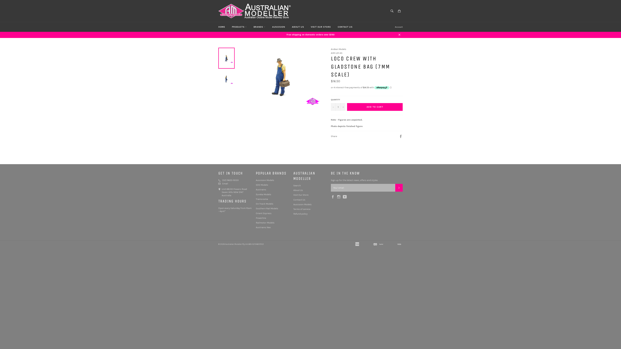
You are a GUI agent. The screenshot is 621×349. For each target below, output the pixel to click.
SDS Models (262, 185)
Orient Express (264, 213)
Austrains (261, 189)
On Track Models (264, 203)
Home (221, 27)
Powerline (261, 218)
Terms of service (301, 209)
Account (399, 27)
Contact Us (345, 27)
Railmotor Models (265, 222)
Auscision (278, 27)
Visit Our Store (321, 27)
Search (297, 185)
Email (225, 183)
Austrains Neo (263, 227)
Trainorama (262, 199)
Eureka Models (263, 194)
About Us (298, 27)
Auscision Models (265, 180)
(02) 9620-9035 (230, 180)
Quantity (335, 100)
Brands (259, 27)
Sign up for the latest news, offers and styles (354, 180)
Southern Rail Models (267, 208)
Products (238, 27)
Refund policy (300, 213)
